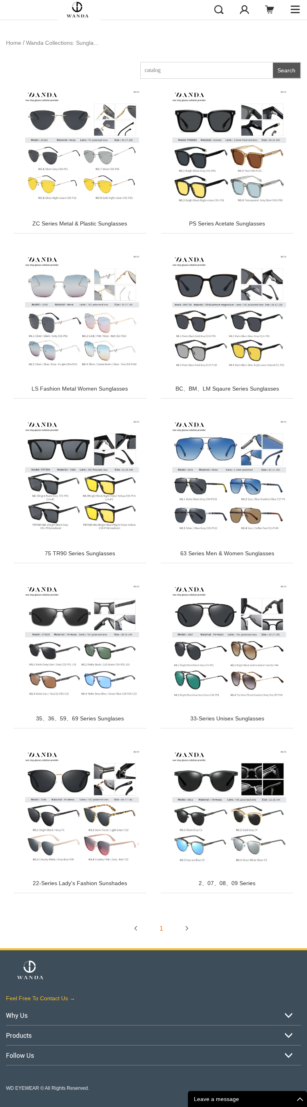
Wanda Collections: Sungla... (62, 43)
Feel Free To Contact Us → (40, 998)
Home (13, 43)
